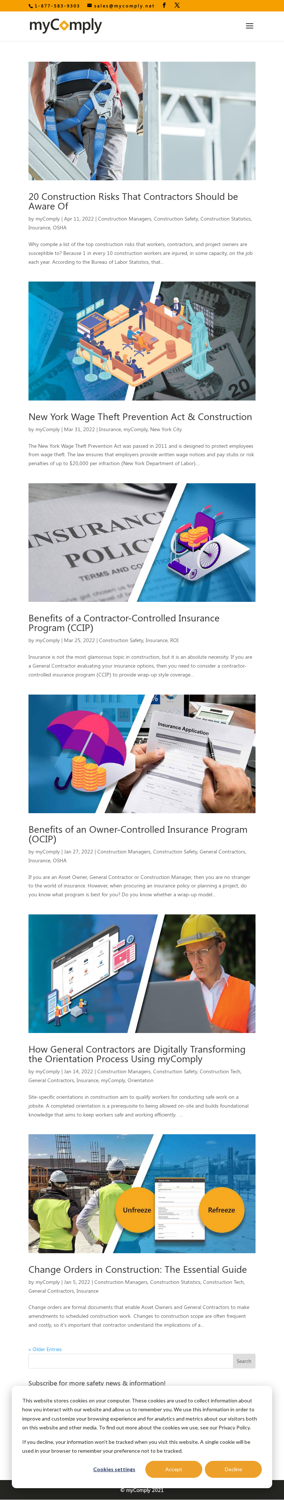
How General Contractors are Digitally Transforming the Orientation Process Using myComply (137, 1053)
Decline (233, 1469)
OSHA (60, 227)
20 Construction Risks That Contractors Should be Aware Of (133, 201)
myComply (48, 218)
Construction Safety (176, 218)
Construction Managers (124, 218)
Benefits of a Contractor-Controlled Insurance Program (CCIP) (124, 622)
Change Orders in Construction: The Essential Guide (137, 1268)
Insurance (39, 227)
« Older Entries (45, 1349)
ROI (174, 640)
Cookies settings (114, 1469)
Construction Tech (220, 1071)
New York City (166, 429)
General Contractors (222, 851)
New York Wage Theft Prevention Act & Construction (140, 416)
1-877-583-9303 (57, 5)
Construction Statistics (225, 218)
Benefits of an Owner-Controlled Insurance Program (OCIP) (137, 833)
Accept (173, 1469)
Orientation (140, 1080)
